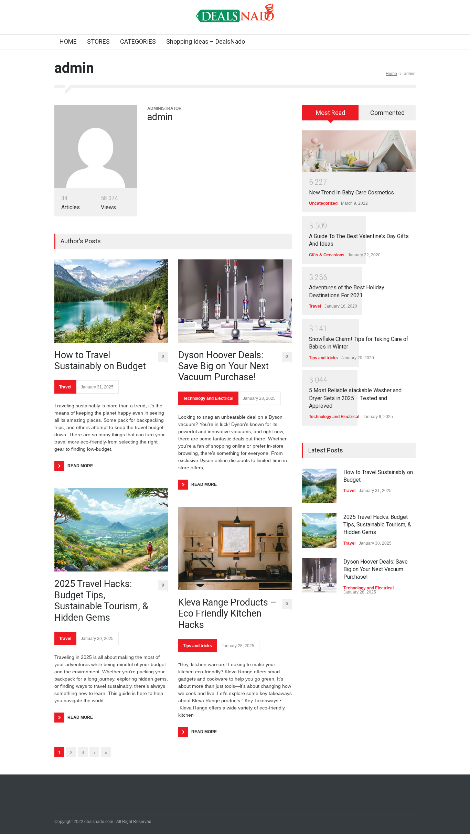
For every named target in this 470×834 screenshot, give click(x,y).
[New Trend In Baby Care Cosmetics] (359, 151)
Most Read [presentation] (330, 112)
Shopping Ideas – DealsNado (205, 41)
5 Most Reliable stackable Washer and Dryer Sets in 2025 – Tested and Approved (355, 398)
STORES (98, 41)
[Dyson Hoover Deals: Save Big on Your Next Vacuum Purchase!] (235, 301)
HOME (68, 41)
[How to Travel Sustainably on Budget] (111, 301)
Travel (65, 387)
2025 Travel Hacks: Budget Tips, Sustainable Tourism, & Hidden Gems (101, 600)
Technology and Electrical (208, 398)
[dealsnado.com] (235, 21)
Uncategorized (323, 203)
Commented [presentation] (387, 112)
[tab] (330, 115)
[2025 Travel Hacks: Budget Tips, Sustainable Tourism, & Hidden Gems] (111, 529)
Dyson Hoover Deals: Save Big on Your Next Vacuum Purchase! (223, 366)
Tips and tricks (197, 645)
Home (391, 73)
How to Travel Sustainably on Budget (100, 361)
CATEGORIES (138, 41)
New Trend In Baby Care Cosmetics (351, 192)
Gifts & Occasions (326, 255)
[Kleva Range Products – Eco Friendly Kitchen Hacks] (235, 548)
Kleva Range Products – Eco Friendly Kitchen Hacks (227, 613)
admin (160, 116)
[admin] (95, 146)
